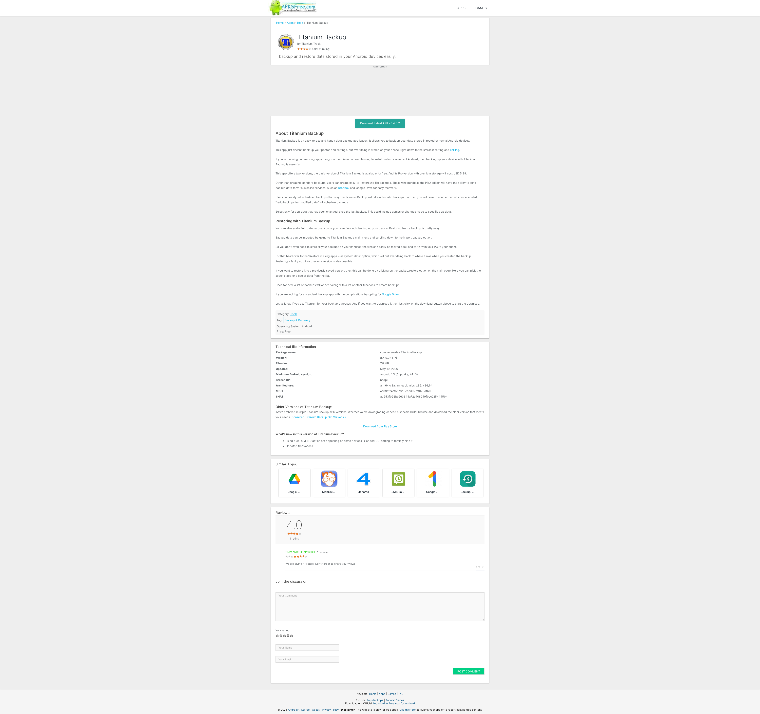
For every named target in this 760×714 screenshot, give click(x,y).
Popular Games (395, 700)
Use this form (407, 709)
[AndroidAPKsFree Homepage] (292, 7)
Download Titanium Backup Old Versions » (319, 417)
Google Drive (390, 294)
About (316, 709)
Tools (300, 22)
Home (280, 22)
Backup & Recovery (297, 320)
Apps (461, 8)
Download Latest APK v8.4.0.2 (380, 123)
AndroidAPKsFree (299, 709)
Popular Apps (375, 700)
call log (454, 150)
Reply (480, 567)
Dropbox (343, 187)
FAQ (401, 693)
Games (481, 8)
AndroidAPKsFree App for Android (393, 703)
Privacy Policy (330, 709)
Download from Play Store (380, 426)
